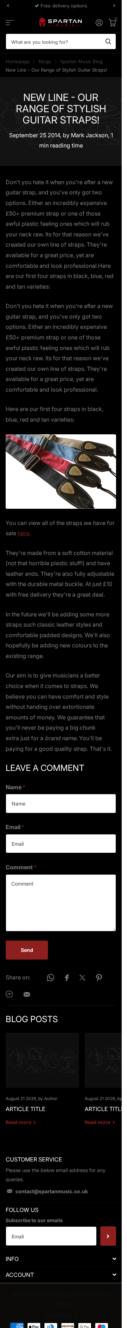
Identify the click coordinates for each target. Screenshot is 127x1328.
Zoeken (108, 41)
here (23, 533)
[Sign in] (99, 22)
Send (27, 950)
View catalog (10, 22)
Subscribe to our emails (34, 1220)
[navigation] (8, 5)
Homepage (18, 61)
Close (61, 1259)
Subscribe (108, 1235)
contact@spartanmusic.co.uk (52, 1191)
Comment (21, 867)
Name (15, 787)
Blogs (45, 61)
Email (15, 827)
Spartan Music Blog (81, 61)
